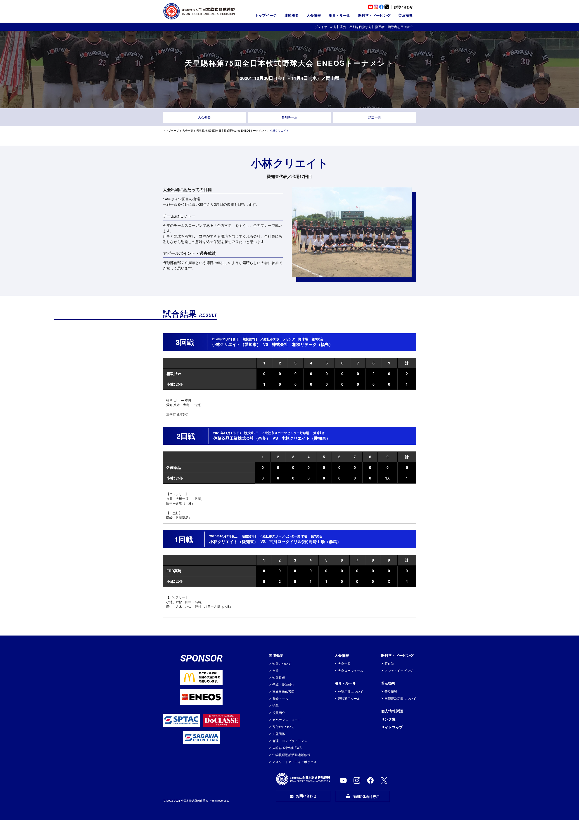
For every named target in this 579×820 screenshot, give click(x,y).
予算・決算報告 (283, 684)
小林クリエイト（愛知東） (236, 344)
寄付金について (283, 726)
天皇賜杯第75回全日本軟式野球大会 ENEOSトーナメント (231, 130)
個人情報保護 (392, 711)
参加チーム (289, 117)
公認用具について (350, 691)
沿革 (275, 705)
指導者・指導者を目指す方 (394, 26)
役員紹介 (278, 712)
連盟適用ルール (349, 698)
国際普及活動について (400, 698)
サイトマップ (392, 727)
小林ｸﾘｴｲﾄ (174, 384)
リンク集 (388, 719)
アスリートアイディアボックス (294, 761)
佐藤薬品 (173, 467)
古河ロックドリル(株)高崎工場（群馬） (305, 541)
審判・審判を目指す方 (356, 26)
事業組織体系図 (283, 691)
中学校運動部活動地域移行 (291, 754)
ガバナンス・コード (286, 719)
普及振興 (390, 691)
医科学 (389, 663)
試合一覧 (374, 117)
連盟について (281, 663)
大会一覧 (187, 130)
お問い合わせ (403, 7)
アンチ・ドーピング (398, 670)
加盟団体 (278, 733)
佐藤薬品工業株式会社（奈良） (241, 438)
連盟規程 (278, 677)
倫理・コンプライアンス (289, 740)
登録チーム (280, 698)
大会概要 (204, 117)
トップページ (266, 15)
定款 (275, 670)
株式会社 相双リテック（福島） (302, 344)
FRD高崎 (173, 570)
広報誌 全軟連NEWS (286, 747)
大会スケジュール (350, 670)
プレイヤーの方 (325, 26)
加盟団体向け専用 (366, 796)
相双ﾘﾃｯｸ (173, 373)
